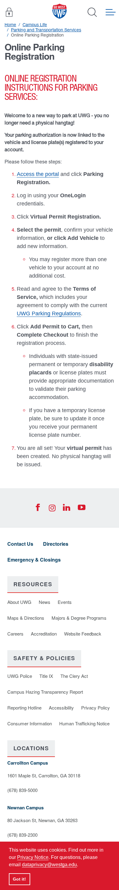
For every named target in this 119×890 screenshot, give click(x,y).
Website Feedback (82, 633)
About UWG (19, 602)
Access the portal (38, 174)
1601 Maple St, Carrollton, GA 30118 (43, 775)
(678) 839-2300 (22, 835)
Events (65, 602)
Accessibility (61, 707)
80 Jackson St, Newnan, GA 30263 (42, 820)
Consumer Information (29, 723)
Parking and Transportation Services (46, 29)
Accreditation (44, 633)
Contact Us (20, 543)
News (44, 602)
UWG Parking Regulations (49, 313)
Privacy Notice (33, 857)
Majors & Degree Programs (79, 618)
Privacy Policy (95, 707)
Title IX (46, 676)
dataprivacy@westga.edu (49, 864)
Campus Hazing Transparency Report (45, 692)
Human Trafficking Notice (84, 723)
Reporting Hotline (24, 707)
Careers (15, 633)
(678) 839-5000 (22, 790)
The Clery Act (74, 676)
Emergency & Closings (34, 559)
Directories (55, 543)
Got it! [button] (19, 879)
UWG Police (19, 676)
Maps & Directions (25, 618)
